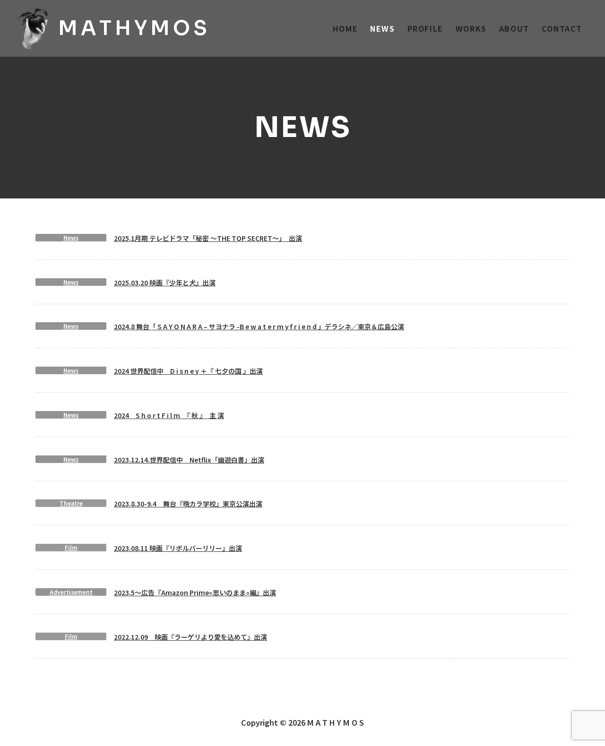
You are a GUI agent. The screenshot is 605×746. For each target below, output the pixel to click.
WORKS (471, 28)
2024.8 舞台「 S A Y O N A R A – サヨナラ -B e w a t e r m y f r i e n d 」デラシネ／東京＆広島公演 (259, 326)
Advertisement (71, 592)
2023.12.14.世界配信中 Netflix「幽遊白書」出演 (189, 459)
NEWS (382, 28)
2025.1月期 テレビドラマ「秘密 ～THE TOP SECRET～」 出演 (208, 238)
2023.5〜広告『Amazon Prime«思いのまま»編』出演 (195, 592)
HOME (345, 28)
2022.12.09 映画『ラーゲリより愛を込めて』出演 (190, 637)
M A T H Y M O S (132, 28)
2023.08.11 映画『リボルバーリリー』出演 (178, 548)
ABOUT (514, 28)
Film (71, 547)
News (70, 237)
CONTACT (562, 28)
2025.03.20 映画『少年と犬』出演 (165, 282)
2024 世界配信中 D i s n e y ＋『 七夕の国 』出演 (188, 371)
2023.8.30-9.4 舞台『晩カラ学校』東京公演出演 (188, 503)
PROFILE (425, 28)
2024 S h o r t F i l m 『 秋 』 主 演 (169, 415)
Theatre (71, 503)
